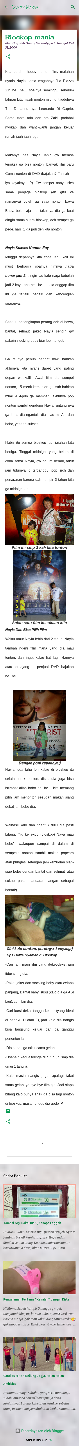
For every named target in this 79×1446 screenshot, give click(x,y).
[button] (8, 57)
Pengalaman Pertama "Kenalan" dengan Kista (36, 1299)
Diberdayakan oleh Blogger (42, 1431)
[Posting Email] (8, 1112)
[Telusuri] (72, 7)
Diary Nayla (25, 7)
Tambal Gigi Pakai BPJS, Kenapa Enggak (32, 1223)
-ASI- (50, 1439)
